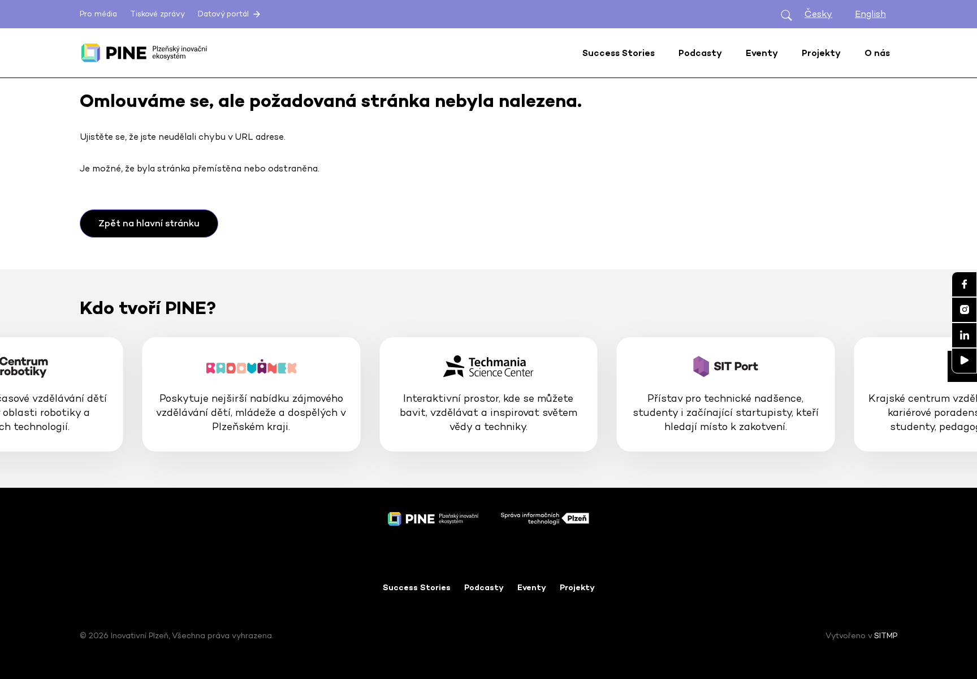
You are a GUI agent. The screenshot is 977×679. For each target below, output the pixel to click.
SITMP (885, 635)
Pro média (98, 14)
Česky (818, 14)
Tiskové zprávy (157, 14)
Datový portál (224, 14)
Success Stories (417, 587)
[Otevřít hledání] (786, 14)
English (870, 14)
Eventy (531, 587)
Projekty (577, 587)
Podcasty (484, 587)
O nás (877, 53)
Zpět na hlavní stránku (149, 223)
